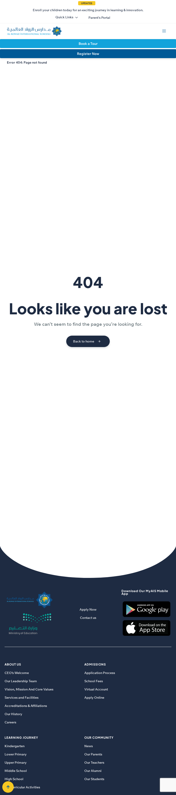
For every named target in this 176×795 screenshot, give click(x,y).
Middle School (16, 771)
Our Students (94, 779)
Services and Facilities (21, 697)
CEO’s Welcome (17, 673)
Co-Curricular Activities (22, 787)
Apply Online (94, 697)
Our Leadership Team (21, 681)
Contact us (88, 618)
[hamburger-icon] (164, 31)
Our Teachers (94, 762)
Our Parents (93, 754)
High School (14, 779)
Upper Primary (16, 762)
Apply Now (88, 609)
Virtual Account (96, 689)
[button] (99, 17)
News (88, 746)
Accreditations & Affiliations (26, 706)
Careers (10, 722)
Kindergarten (15, 746)
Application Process (99, 673)
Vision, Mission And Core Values (29, 689)
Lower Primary (16, 754)
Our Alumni (93, 771)
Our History (13, 714)
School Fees (93, 681)
